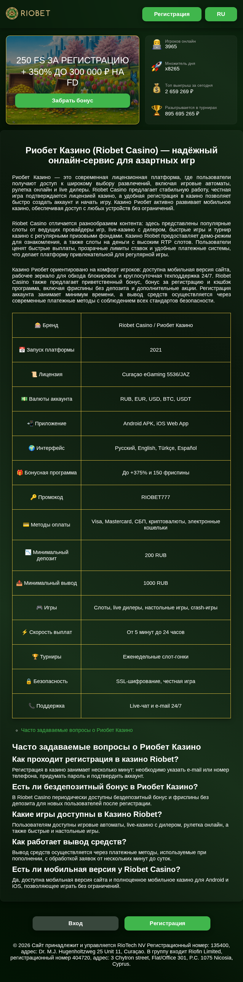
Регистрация (172, 14)
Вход (75, 923)
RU (221, 14)
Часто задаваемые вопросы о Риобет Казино (77, 730)
